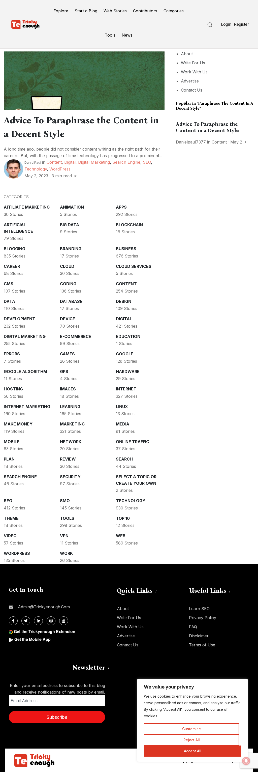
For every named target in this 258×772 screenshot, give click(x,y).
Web (120, 535)
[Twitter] (25, 620)
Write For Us (193, 62)
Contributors (145, 10)
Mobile (11, 441)
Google (124, 353)
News (127, 35)
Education (128, 336)
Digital (70, 162)
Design (123, 301)
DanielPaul (32, 162)
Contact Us (191, 90)
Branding (70, 248)
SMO (65, 500)
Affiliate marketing (27, 207)
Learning (70, 406)
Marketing (72, 423)
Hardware (128, 371)
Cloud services (133, 266)
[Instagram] (51, 620)
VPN (64, 535)
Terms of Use (202, 644)
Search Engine (126, 162)
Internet (126, 388)
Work (66, 553)
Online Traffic (132, 441)
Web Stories (115, 10)
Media (122, 423)
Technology (35, 168)
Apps (121, 207)
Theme (11, 518)
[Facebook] (13, 620)
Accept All (192, 751)
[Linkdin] (38, 620)
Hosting (13, 388)
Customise (191, 729)
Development (19, 318)
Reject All (191, 740)
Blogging (14, 248)
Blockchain (129, 224)
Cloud (67, 266)
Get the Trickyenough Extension (44, 631)
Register (241, 24)
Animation (72, 207)
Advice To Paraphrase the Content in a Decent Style (207, 127)
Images (68, 388)
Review (68, 459)
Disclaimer (199, 635)
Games (67, 353)
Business (126, 248)
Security (70, 476)
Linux (122, 406)
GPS (64, 371)
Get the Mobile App (32, 639)
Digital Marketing (94, 162)
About (187, 53)
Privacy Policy (202, 617)
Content (54, 162)
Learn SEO (199, 608)
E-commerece (75, 336)
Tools (110, 35)
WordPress (60, 168)
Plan (9, 459)
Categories (174, 10)
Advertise (190, 80)
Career (12, 266)
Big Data (69, 224)
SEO (147, 162)
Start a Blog (86, 10)
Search (124, 459)
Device (67, 318)
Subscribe (57, 717)
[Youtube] (63, 620)
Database (71, 301)
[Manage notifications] (246, 761)
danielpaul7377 (191, 142)
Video (10, 535)
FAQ (193, 626)
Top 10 (123, 518)
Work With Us (194, 71)
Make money (18, 423)
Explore (60, 10)
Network (70, 441)
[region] (192, 720)
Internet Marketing (27, 406)
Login (226, 24)
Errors (12, 353)
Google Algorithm (25, 371)
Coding (68, 283)
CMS (8, 283)
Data (9, 301)
